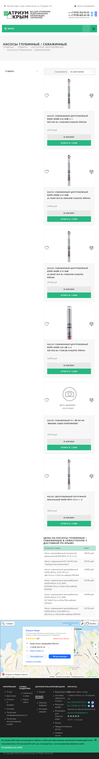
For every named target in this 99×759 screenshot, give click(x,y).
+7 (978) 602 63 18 (80, 15)
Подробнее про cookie (11, 747)
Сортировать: (61, 72)
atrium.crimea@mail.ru (86, 6)
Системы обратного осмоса (60, 698)
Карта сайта (25, 700)
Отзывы (10, 709)
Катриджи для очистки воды (60, 715)
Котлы (58, 723)
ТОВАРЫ (9, 71)
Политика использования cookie (14, 721)
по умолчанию (77, 72)
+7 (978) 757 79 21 (77, 706)
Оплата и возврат (10, 702)
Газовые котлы (59, 734)
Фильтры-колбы (59, 705)
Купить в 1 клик (69, 143)
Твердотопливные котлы (63, 728)
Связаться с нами (27, 694)
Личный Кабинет (43, 704)
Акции (42, 692)
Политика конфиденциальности (17, 713)
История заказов (43, 710)
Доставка (11, 696)
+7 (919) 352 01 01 (80, 12)
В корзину (69, 137)
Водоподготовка (63, 692)
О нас (9, 692)
